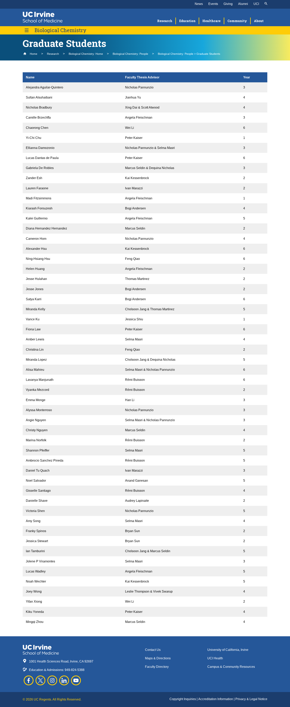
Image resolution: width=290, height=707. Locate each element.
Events (213, 4)
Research (53, 53)
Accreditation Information (216, 699)
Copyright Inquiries (183, 699)
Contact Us (153, 649)
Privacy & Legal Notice (251, 699)
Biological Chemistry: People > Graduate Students (189, 53)
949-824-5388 (74, 670)
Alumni (243, 4)
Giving (228, 4)
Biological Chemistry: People (130, 53)
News (199, 4)
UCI (256, 4)
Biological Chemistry (60, 30)
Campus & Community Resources (231, 666)
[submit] (266, 4)
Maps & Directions (158, 658)
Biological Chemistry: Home (86, 53)
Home (33, 53)
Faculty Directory (157, 666)
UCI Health (215, 658)
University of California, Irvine (227, 649)
